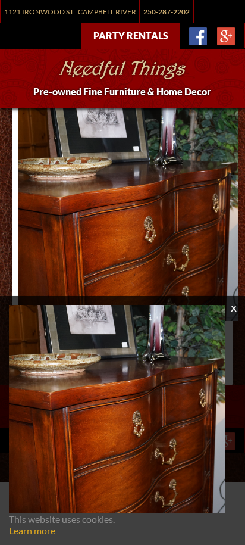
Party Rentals (130, 35)
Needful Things (122, 71)
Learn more (32, 530)
